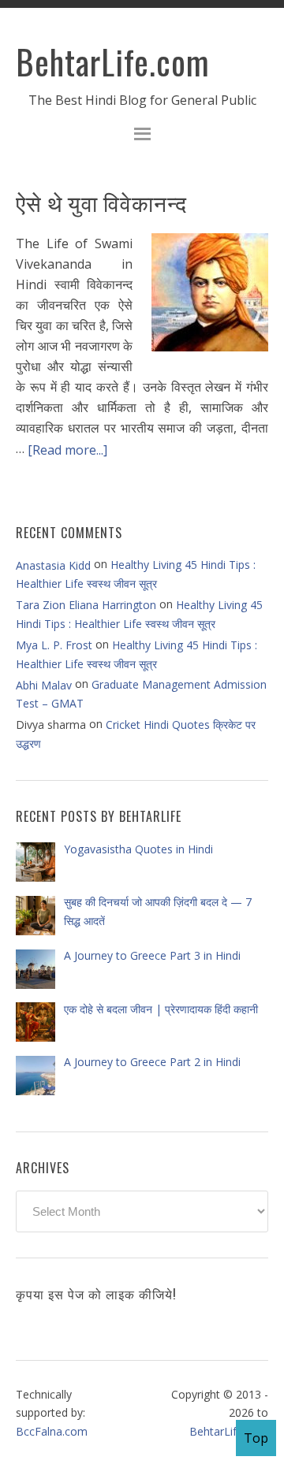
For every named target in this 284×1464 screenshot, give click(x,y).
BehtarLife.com (113, 61)
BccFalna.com (52, 1431)
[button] (142, 136)
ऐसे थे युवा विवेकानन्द (101, 202)
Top (256, 1438)
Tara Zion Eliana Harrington (86, 604)
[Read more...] (67, 449)
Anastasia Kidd (53, 565)
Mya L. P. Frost (54, 644)
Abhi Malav (44, 685)
